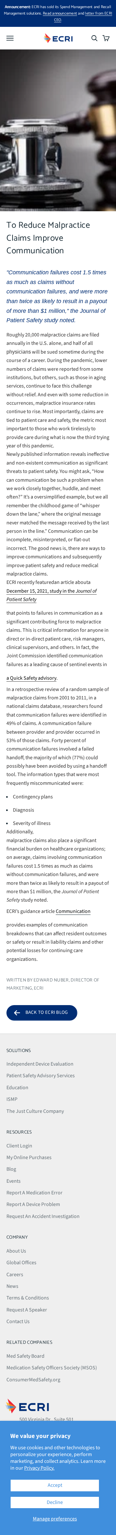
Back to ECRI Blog (46, 1012)
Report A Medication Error (34, 1192)
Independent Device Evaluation (39, 1064)
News (12, 1286)
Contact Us (18, 1321)
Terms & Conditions (27, 1297)
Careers (14, 1274)
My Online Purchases (29, 1157)
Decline (55, 1502)
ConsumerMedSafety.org (33, 1379)
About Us (16, 1251)
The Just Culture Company (35, 1111)
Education (17, 1087)
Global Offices (21, 1262)
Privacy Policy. (39, 1468)
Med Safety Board (25, 1356)
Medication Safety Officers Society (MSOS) (51, 1367)
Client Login (19, 1145)
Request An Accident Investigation (43, 1216)
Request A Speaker (26, 1309)
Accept (55, 1485)
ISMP (11, 1099)
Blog (11, 1169)
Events (13, 1181)
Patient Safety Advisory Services (40, 1075)
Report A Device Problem (33, 1204)
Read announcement (60, 13)
